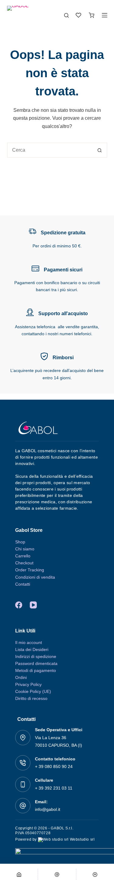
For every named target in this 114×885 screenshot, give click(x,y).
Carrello (22, 555)
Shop (20, 541)
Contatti (22, 584)
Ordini (21, 677)
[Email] (57, 874)
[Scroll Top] (95, 874)
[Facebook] (18, 604)
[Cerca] (66, 15)
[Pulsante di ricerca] (100, 150)
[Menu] (104, 15)
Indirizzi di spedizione (35, 656)
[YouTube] (33, 604)
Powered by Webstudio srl (55, 839)
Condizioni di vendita (35, 577)
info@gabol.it (47, 809)
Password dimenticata (36, 663)
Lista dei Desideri (31, 649)
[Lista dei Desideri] (78, 15)
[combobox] (50, 150)
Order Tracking (29, 569)
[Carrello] (91, 15)
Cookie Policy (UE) (33, 691)
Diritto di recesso (31, 698)
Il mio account (28, 642)
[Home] (19, 874)
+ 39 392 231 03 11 (53, 788)
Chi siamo (24, 548)
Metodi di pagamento (35, 670)
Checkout (24, 562)
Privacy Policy (28, 684)
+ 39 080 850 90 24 (54, 766)
